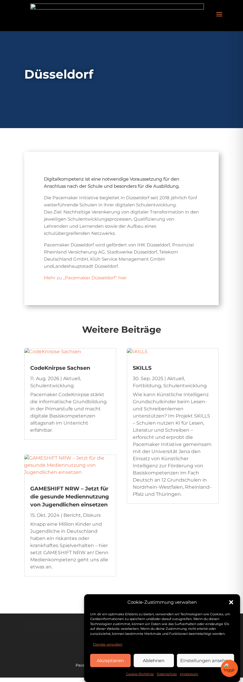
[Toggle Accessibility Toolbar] (229, 668)
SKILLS (142, 368)
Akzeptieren (110, 660)
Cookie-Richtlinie (140, 674)
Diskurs (92, 515)
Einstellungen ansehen (205, 660)
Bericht (72, 515)
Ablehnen (153, 660)
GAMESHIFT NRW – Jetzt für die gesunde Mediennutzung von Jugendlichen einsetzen (69, 496)
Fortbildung (147, 385)
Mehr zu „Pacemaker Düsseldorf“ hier (85, 278)
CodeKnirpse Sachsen (60, 368)
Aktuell (71, 378)
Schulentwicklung (52, 385)
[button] (231, 602)
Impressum (189, 674)
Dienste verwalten (107, 644)
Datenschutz (167, 674)
